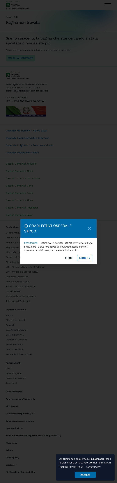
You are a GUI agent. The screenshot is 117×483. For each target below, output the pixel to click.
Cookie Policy (93, 466)
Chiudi (69, 258)
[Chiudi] (89, 228)
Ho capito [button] (85, 474)
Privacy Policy (76, 466)
